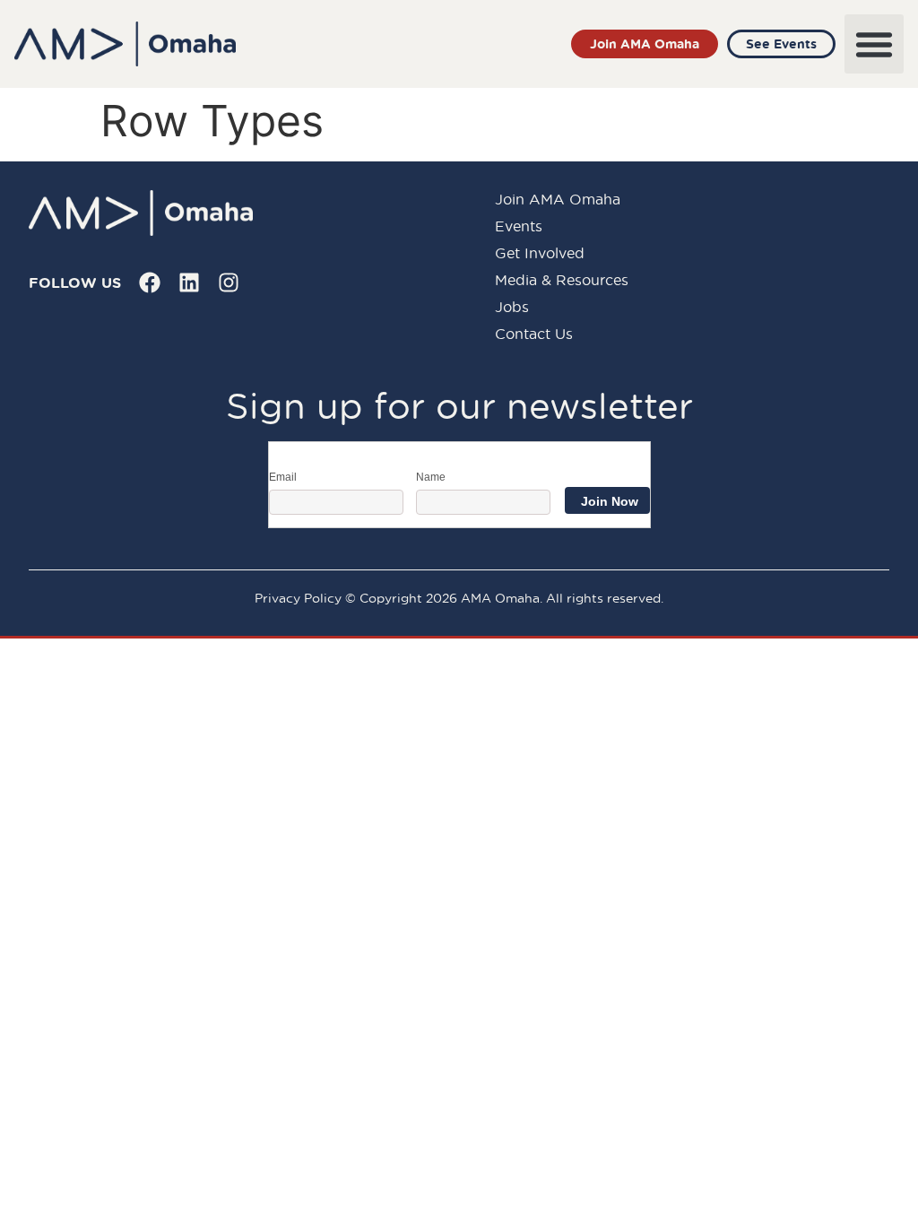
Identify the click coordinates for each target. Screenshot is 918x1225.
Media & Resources (561, 280)
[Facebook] (149, 282)
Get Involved (540, 253)
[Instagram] (228, 282)
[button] (874, 44)
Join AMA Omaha (557, 199)
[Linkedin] (189, 282)
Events (518, 226)
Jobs (512, 307)
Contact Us (534, 334)
